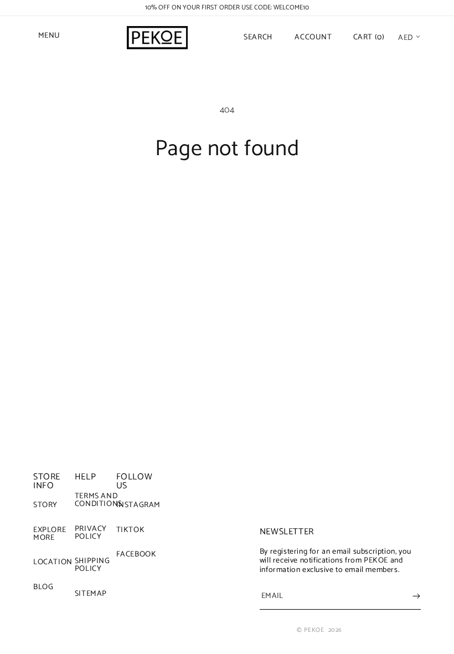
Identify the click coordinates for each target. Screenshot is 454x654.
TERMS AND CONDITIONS (98, 501)
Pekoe (314, 630)
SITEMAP (91, 593)
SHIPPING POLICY (92, 565)
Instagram (138, 507)
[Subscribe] (416, 596)
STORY (45, 507)
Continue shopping (227, 199)
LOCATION (53, 562)
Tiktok (130, 530)
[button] (49, 37)
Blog (43, 587)
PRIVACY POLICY (91, 533)
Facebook (136, 554)
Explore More (49, 534)
